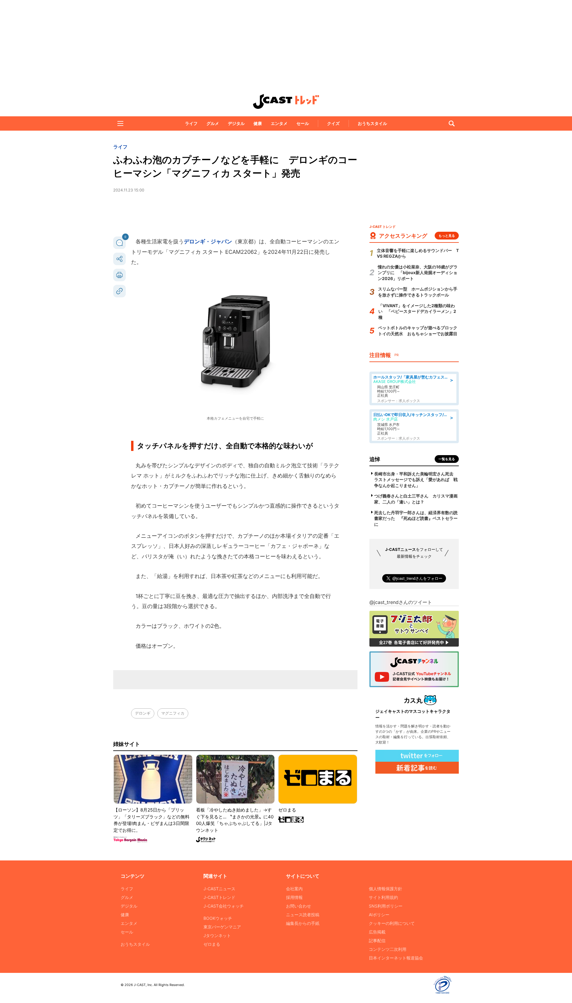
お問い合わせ (298, 905)
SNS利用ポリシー (385, 905)
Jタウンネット (217, 935)
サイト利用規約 (383, 897)
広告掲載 (377, 931)
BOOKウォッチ (217, 918)
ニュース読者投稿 (302, 914)
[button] (120, 123)
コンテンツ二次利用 (387, 949)
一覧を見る (447, 459)
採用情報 (294, 897)
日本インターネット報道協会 (396, 957)
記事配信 (377, 940)
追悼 (374, 459)
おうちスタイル (372, 123)
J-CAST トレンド (286, 101)
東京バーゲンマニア (222, 926)
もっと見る (447, 236)
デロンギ (142, 713)
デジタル (236, 123)
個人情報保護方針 (385, 888)
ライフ (191, 123)
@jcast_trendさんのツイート (400, 602)
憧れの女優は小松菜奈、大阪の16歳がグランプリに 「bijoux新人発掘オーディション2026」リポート (418, 272)
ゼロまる (211, 944)
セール (302, 123)
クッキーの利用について (392, 923)
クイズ (333, 123)
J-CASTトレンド (219, 897)
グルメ (212, 123)
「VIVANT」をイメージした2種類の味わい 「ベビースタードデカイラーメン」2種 (417, 311)
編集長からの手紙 (302, 923)
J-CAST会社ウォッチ (223, 905)
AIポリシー (379, 914)
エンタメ (279, 123)
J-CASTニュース (219, 888)
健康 (258, 123)
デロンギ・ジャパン (208, 241)
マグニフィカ (172, 713)
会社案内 (294, 888)
